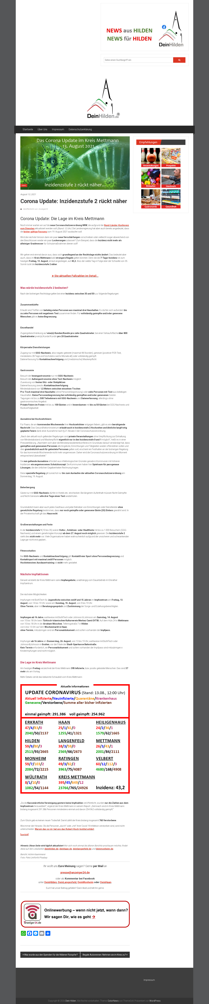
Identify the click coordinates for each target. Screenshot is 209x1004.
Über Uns (42, 129)
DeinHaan (105, 882)
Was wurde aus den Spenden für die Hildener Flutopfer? (51, 955)
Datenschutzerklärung (80, 129)
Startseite (28, 129)
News (24, 185)
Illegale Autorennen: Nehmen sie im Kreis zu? (104, 955)
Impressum (58, 129)
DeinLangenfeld (67, 882)
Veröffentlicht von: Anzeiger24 (35, 209)
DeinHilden (50, 882)
